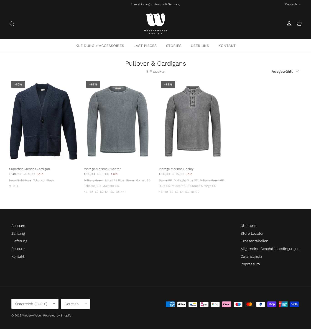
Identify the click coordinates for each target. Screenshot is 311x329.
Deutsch (291, 4)
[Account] (288, 23)
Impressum (250, 264)
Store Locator (252, 233)
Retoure (18, 249)
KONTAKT (227, 46)
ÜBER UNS (200, 46)
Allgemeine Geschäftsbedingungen (270, 249)
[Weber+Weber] (155, 23)
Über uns (248, 226)
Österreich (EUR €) (31, 304)
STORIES (173, 46)
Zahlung (18, 233)
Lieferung (19, 241)
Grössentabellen (254, 241)
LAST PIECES (145, 46)
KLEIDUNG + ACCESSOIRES (100, 46)
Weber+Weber (32, 315)
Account (18, 226)
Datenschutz (251, 256)
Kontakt (17, 256)
